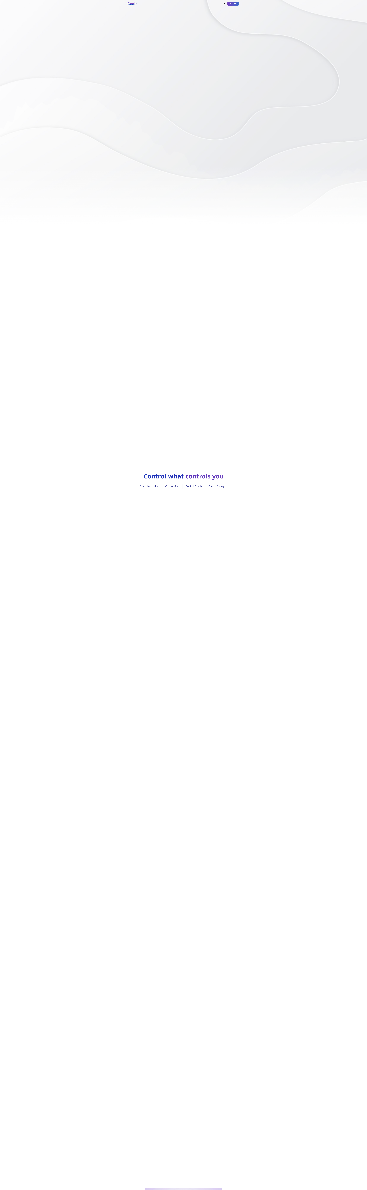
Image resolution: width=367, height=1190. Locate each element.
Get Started (233, 4)
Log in (223, 4)
